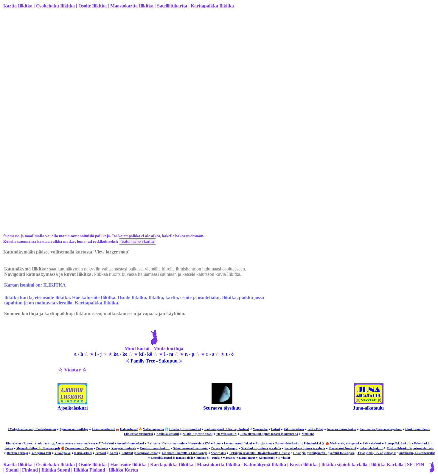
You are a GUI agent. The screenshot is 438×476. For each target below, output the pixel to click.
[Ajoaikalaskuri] (72, 402)
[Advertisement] (182, 60)
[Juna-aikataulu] (368, 402)
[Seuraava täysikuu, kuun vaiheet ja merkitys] (222, 402)
